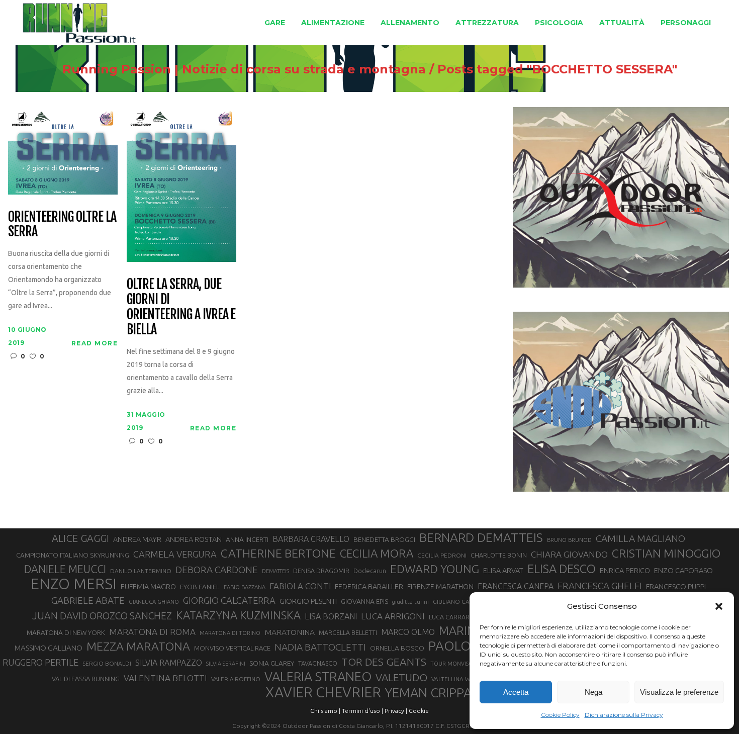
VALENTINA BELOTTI (165, 678)
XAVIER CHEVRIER (323, 692)
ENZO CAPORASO (683, 570)
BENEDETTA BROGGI (384, 539)
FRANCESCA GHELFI (600, 585)
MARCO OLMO (408, 631)
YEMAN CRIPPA (428, 692)
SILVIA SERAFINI (225, 664)
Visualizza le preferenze (679, 692)
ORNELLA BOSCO (397, 648)
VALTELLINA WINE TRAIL (464, 679)
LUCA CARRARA (451, 616)
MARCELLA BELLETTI (348, 632)
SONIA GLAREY (271, 663)
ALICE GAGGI (80, 538)
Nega (593, 692)
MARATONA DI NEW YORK (66, 632)
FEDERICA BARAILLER (369, 586)
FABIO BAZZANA (244, 587)
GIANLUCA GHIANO (154, 602)
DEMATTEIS (275, 571)
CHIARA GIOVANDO (569, 554)
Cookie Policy (560, 714)
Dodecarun (369, 570)
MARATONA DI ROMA (152, 631)
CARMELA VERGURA (175, 554)
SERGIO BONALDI (106, 663)
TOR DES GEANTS (383, 662)
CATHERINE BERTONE (278, 553)
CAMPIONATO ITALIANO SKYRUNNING (72, 555)
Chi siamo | (325, 710)
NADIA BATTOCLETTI (320, 647)
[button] (719, 606)
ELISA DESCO (561, 569)
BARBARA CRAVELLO (310, 538)
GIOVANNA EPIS (364, 601)
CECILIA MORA (376, 553)
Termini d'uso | (362, 710)
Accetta (515, 692)
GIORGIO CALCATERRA (229, 600)
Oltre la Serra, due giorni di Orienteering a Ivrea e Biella (181, 307)
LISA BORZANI (331, 616)
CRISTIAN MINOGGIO (666, 553)
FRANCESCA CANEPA (515, 586)
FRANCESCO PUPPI (676, 586)
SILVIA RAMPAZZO (168, 662)
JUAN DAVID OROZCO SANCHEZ (102, 615)
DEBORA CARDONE (216, 569)
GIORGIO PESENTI (308, 601)
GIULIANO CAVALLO (460, 601)
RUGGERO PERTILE (40, 662)
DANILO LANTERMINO (140, 571)
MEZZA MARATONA (138, 646)
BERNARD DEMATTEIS (481, 537)
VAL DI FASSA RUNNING (86, 678)
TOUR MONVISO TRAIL (460, 664)
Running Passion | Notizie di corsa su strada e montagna (244, 69)
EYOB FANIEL (200, 587)
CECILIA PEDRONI (442, 555)
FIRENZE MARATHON (440, 587)
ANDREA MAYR (137, 539)
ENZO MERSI (74, 584)
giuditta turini (410, 602)
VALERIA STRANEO (318, 676)
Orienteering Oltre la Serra (62, 225)
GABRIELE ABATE (88, 600)
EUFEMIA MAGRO (148, 586)
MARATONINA (289, 631)
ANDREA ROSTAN (193, 539)
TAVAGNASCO (317, 663)
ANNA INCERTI (247, 539)
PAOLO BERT (466, 646)
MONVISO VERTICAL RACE (232, 648)
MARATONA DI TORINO (230, 633)
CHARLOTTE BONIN (499, 555)
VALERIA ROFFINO (235, 679)
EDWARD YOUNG (434, 568)
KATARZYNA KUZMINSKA (238, 615)
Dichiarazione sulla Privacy (624, 714)
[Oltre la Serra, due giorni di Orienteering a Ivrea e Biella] (181, 184)
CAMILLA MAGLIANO (640, 538)
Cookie (419, 710)
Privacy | (396, 710)
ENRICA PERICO (625, 571)
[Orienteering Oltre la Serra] (63, 150)
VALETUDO (401, 677)
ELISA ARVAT (503, 570)
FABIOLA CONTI (300, 586)
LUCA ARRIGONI (393, 616)
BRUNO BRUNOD (569, 540)
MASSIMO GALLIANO (48, 648)
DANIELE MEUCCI (65, 569)
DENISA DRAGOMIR (321, 570)
